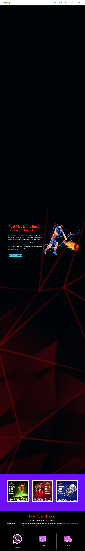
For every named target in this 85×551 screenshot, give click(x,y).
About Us (61, 2)
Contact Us (78, 2)
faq (66, 2)
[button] (7, 491)
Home (54, 2)
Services (71, 2)
